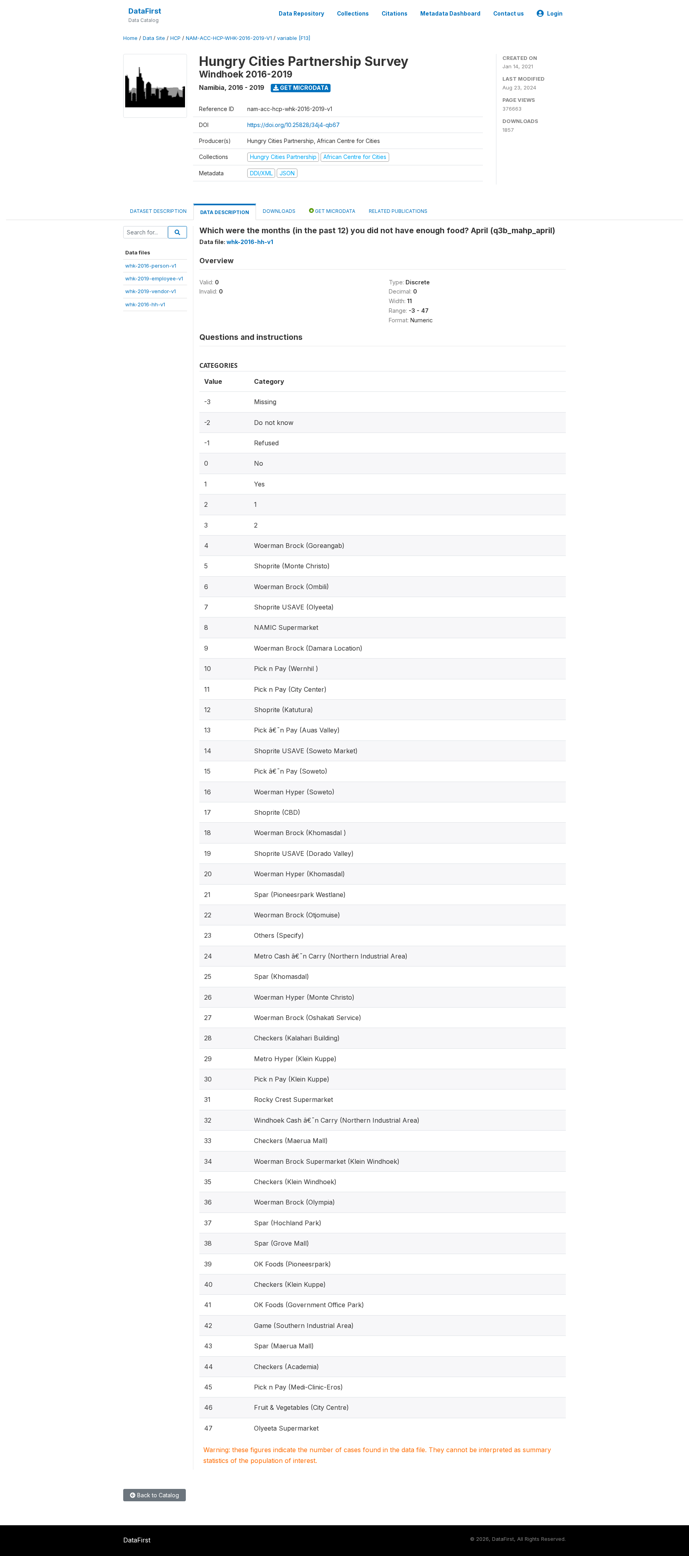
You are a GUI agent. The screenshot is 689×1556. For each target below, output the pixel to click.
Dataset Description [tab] (158, 211)
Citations (394, 13)
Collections (353, 13)
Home (130, 38)
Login (555, 13)
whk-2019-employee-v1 (154, 278)
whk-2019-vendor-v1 (150, 291)
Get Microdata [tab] (334, 211)
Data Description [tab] (224, 212)
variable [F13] (293, 38)
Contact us (508, 13)
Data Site (154, 38)
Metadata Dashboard (450, 13)
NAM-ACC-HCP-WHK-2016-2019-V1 (229, 38)
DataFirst (144, 11)
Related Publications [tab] (398, 211)
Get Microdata (304, 87)
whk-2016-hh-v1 (145, 304)
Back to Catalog (157, 1495)
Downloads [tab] (279, 211)
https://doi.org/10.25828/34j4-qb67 (293, 124)
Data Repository (301, 13)
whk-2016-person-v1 (150, 265)
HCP (175, 38)
